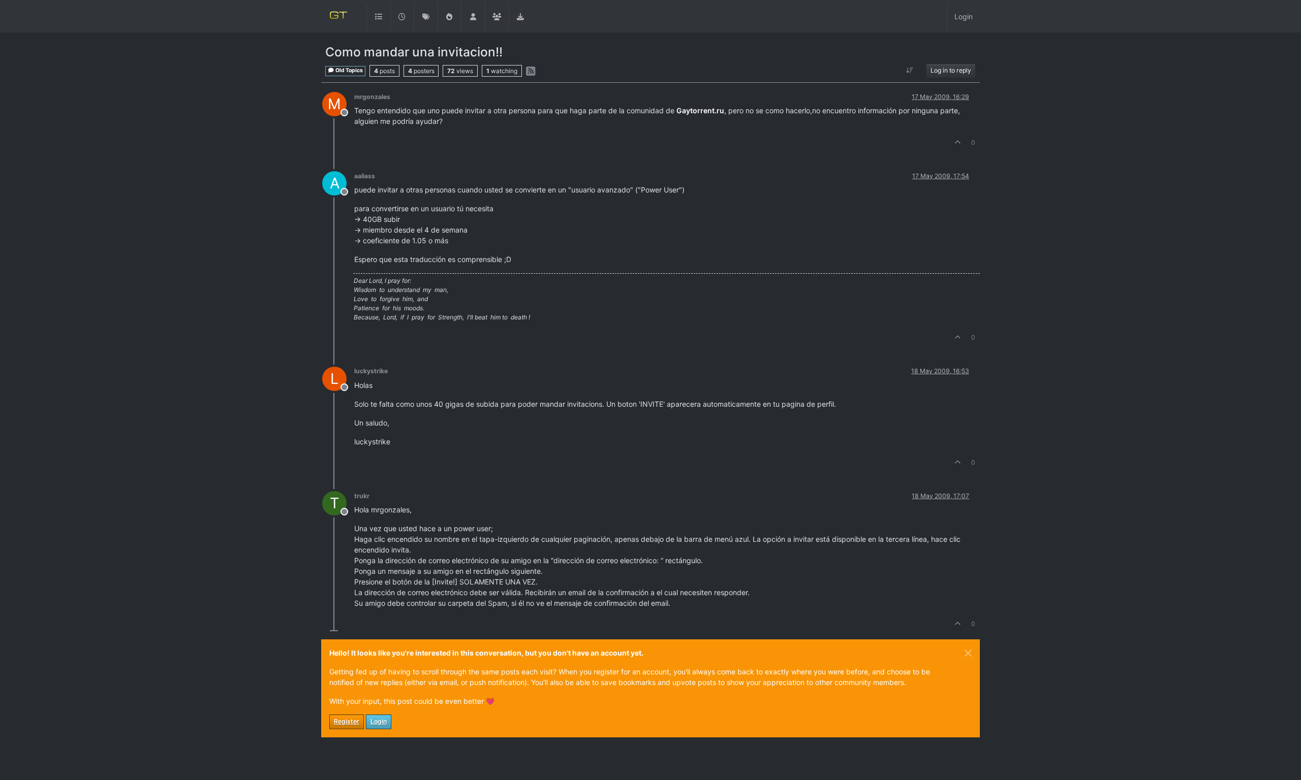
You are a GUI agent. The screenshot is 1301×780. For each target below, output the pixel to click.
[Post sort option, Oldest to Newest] (910, 70)
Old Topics (348, 70)
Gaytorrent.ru (700, 110)
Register (346, 721)
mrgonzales (372, 97)
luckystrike (371, 371)
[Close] (968, 653)
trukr (361, 496)
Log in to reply (951, 70)
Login (378, 721)
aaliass (364, 176)
